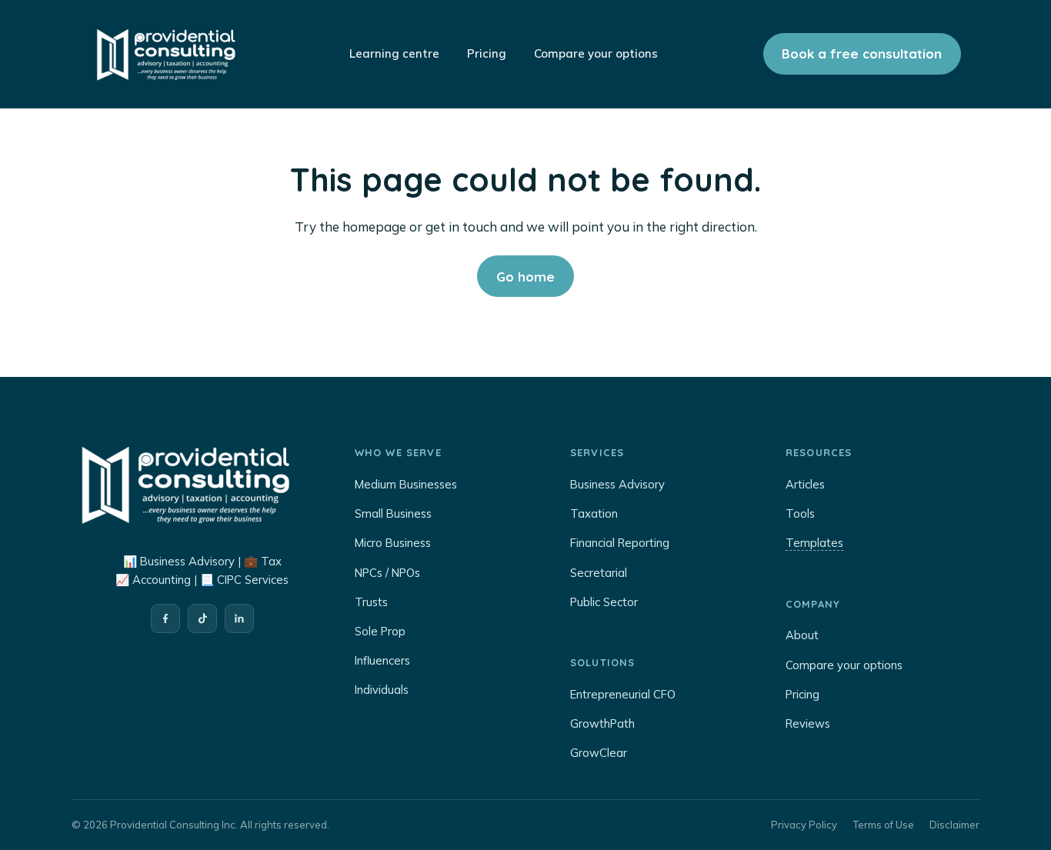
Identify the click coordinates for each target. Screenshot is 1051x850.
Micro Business (393, 542)
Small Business (393, 513)
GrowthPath (602, 723)
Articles (805, 484)
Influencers (382, 660)
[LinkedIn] (239, 618)
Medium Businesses (406, 484)
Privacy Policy (804, 824)
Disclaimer (954, 824)
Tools (800, 513)
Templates (814, 542)
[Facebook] (165, 618)
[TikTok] (202, 618)
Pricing (802, 694)
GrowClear (598, 752)
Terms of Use (883, 824)
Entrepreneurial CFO (623, 694)
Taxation (594, 513)
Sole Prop (380, 631)
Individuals (382, 689)
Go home (525, 276)
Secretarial (598, 572)
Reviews (808, 723)
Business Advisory (617, 484)
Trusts (371, 602)
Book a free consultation (862, 53)
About (802, 635)
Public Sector (604, 602)
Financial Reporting (619, 542)
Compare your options (844, 665)
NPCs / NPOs (387, 572)
